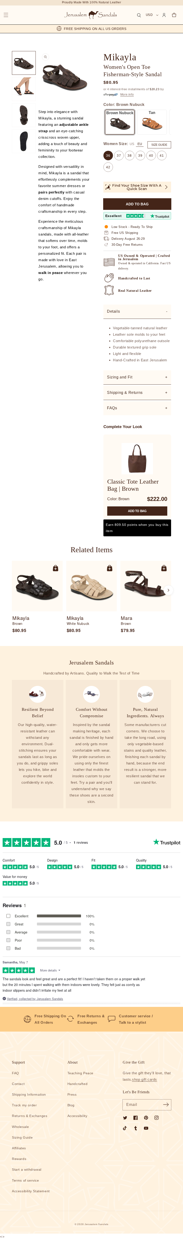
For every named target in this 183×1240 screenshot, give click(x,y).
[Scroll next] (168, 590)
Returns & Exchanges (29, 1116)
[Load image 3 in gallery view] (24, 115)
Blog (71, 1105)
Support (18, 1062)
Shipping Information (29, 1094)
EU (139, 144)
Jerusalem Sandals (96, 1224)
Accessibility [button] (77, 1116)
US (132, 144)
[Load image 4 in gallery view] (24, 141)
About (72, 1062)
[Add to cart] (55, 568)
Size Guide (159, 144)
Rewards (19, 1159)
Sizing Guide (22, 1137)
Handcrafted (77, 1084)
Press (72, 1094)
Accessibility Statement (31, 1191)
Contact (18, 1084)
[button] (6, 15)
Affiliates (19, 1148)
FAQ (15, 1073)
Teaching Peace (80, 1073)
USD (149, 15)
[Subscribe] (166, 1104)
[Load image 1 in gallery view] (24, 63)
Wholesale (20, 1127)
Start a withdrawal (26, 1169)
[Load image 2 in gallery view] (24, 89)
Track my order (24, 1105)
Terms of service (25, 1180)
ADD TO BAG (137, 511)
